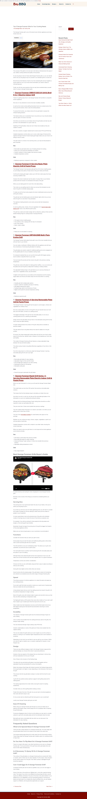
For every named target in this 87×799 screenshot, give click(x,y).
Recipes (54, 4)
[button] (56, 4)
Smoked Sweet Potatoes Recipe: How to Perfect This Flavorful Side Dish (65, 76)
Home (38, 4)
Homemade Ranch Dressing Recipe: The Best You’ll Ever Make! (65, 69)
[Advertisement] (43, 14)
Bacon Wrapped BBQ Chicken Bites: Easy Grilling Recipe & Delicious (66, 90)
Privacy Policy (39, 794)
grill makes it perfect (26, 414)
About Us (61, 4)
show (21, 37)
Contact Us (68, 4)
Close (39, 0)
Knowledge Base (46, 4)
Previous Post (17, 786)
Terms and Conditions (49, 794)
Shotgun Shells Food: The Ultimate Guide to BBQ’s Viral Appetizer (65, 49)
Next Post (49, 786)
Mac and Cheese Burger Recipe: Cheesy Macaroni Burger (65, 98)
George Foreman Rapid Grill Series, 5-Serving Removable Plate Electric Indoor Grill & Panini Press (32, 378)
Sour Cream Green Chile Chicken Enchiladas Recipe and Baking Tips (66, 83)
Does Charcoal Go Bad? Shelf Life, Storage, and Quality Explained (66, 42)
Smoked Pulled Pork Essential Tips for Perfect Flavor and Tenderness (66, 56)
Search (60, 26)
